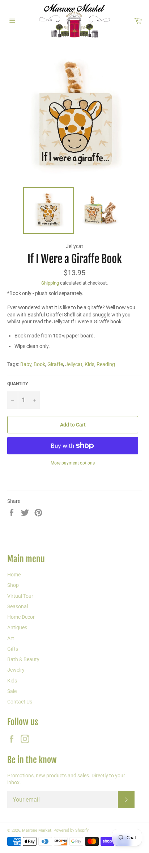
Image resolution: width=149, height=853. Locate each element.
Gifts (12, 649)
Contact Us (19, 702)
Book (39, 364)
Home (14, 574)
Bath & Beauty (23, 659)
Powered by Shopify (71, 830)
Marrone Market (36, 830)
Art (10, 638)
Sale (12, 691)
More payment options (73, 463)
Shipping (50, 283)
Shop (13, 585)
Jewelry (16, 670)
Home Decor (21, 617)
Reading (106, 364)
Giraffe (55, 364)
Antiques (17, 627)
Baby (25, 364)
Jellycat (73, 364)
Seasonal (17, 606)
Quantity (17, 383)
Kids (89, 364)
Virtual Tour (20, 596)
